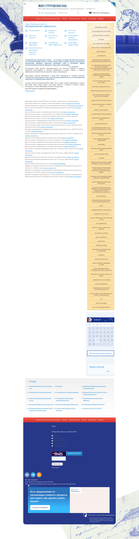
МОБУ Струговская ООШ (52, 6)
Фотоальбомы (92, 18)
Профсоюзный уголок (101, 154)
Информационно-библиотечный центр (101, 149)
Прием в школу (101, 51)
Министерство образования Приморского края (67, 404)
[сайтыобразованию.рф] (113, 5)
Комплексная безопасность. (101, 86)
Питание (101, 39)
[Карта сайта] (42, 12)
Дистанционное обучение (101, 43)
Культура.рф (59, 386)
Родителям (101, 144)
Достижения (101, 55)
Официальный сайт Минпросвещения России (93, 404)
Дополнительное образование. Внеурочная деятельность (101, 201)
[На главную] (39, 12)
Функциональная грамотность (39, 24)
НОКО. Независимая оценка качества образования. (101, 95)
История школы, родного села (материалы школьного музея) (101, 128)
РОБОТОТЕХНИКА (101, 196)
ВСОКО (101, 206)
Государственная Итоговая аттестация (101, 81)
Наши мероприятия (101, 123)
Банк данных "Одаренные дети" (101, 47)
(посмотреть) (76, 103)
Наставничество (101, 223)
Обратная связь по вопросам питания (101, 228)
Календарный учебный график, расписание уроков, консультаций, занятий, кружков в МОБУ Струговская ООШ (101, 68)
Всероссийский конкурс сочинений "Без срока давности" (101, 269)
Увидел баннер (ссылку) (60, 446)
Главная (27, 24)
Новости (64, 18)
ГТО (101, 299)
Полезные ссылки (101, 245)
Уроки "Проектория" (101, 284)
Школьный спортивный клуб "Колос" (101, 118)
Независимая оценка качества (100, 353)
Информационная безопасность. (101, 90)
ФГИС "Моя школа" (101, 237)
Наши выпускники (74, 18)
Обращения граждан (101, 27)
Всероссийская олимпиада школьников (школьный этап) (101, 60)
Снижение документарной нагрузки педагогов (101, 288)
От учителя (56, 436)
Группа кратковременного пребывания (101, 139)
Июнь (110, 319)
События (101, 158)
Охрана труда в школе (101, 110)
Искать (78, 12)
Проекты (84, 18)
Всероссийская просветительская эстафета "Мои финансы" (101, 294)
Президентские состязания (101, 280)
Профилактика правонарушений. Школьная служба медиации (101, 163)
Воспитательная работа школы (101, 114)
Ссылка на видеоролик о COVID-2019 (92, 408)
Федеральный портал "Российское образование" (40, 392)
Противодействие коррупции (101, 31)
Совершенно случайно (59, 441)
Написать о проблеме (40, 507)
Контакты (100, 18)
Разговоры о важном (101, 233)
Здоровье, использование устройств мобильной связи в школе (101, 75)
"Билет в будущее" (101, 303)
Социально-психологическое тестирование (101, 250)
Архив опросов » (56, 467)
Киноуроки (101, 241)
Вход (108, 371)
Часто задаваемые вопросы (101, 307)
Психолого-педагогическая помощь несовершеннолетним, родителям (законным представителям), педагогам (101, 190)
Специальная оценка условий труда (101, 105)
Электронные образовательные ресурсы (101, 134)
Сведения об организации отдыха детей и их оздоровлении (101, 177)
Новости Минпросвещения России (101, 264)
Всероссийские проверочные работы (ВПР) (101, 182)
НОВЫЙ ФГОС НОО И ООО (101, 214)
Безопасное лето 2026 (101, 259)
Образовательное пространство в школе (101, 275)
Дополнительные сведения (101, 35)
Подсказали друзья (58, 438)
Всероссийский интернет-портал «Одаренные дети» (41, 404)
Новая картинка (74, 453)
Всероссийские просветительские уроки (101, 218)
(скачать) (69, 103)
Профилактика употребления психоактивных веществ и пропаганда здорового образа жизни (101, 170)
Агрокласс (101, 255)
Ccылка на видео (30, 90)
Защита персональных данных (101, 100)
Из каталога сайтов (58, 443)
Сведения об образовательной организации (48, 18)
